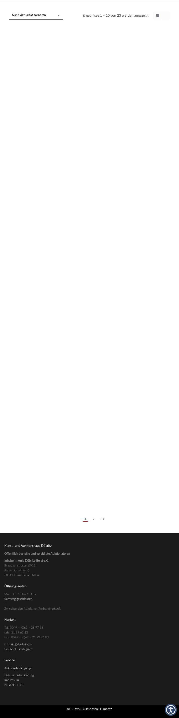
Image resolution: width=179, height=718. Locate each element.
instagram (25, 649)
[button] (171, 710)
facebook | (11, 649)
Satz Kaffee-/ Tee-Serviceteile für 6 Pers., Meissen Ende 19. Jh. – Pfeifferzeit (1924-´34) (32, 474)
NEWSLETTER (14, 684)
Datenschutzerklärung (19, 675)
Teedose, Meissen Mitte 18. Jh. (32, 429)
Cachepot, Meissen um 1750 (32, 287)
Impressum (11, 680)
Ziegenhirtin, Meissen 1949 (146, 416)
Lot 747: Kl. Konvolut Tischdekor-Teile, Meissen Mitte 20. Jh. (146, 204)
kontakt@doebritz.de (18, 644)
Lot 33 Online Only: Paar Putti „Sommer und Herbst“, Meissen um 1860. (89, 219)
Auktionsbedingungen (18, 668)
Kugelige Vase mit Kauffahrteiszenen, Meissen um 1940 (89, 361)
